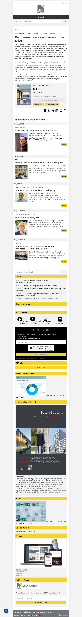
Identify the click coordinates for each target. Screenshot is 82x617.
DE (63, 3)
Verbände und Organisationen (26, 531)
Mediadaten (20, 572)
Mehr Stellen (41, 367)
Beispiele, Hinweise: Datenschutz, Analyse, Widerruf (30, 358)
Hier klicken (43, 348)
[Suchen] (65, 21)
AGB (33, 612)
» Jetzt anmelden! (41, 354)
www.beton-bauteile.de (58, 490)
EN (67, 3)
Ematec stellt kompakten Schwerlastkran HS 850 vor (37, 286)
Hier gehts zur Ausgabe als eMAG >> (45, 96)
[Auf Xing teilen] (53, 112)
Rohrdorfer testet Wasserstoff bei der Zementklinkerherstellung (32, 281)
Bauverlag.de (63, 615)
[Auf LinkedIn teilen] (57, 112)
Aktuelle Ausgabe (22, 570)
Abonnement (38, 104)
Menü (42, 17)
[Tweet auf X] (49, 112)
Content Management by (22, 615)
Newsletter (17, 612)
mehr (64, 144)
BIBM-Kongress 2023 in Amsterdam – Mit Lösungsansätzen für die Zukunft (34, 247)
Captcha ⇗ (48, 350)
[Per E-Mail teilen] (61, 110)
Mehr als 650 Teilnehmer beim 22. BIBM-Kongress (39, 162)
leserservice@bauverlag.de (51, 492)
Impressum (50, 612)
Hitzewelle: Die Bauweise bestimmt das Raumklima (37, 299)
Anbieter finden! (41, 603)
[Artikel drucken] (65, 110)
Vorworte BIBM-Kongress (27, 217)
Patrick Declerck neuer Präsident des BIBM (35, 130)
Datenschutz (40, 612)
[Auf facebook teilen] (45, 112)
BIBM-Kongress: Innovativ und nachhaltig (35, 190)
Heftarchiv (19, 575)
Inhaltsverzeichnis (52, 104)
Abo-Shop (19, 574)
